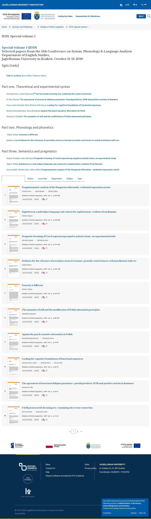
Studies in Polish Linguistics (52, 27)
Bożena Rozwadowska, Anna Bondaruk (45, 111)
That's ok (142, 513)
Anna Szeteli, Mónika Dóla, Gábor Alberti (62, 170)
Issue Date (42, 179)
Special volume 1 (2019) (19, 47)
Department (57, 179)
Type (80, 179)
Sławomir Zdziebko (48, 116)
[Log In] (135, 4)
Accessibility (20, 513)
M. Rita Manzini (62, 99)
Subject (70, 179)
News (48, 464)
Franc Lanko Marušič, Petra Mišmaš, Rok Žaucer (53, 105)
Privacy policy (90, 468)
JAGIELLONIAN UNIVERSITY (112, 464)
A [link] (125, 5)
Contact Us (50, 468)
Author (30, 179)
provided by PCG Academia (72, 476)
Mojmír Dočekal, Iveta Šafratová (61, 158)
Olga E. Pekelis (54, 164)
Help (141, 16)
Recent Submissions (13, 179)
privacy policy (131, 508)
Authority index (65, 16)
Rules (87, 464)
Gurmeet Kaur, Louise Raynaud (48, 94)
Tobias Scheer (22, 135)
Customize (107, 513)
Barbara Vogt (63, 140)
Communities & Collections (87, 16)
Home (4, 27)
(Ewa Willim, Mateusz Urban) (26, 76)
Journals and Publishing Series (23, 27)
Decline (134, 513)
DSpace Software (53, 476)
